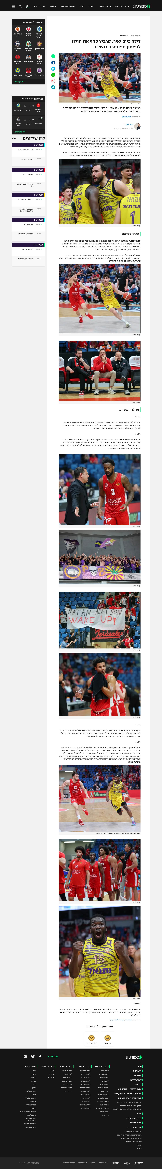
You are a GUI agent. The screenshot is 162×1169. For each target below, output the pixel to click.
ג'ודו (34, 1084)
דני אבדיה (68, 1091)
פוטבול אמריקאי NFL (28, 1112)
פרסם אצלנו (103, 1163)
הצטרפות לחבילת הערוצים (131, 1138)
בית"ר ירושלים (103, 1095)
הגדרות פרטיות (69, 1163)
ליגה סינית (86, 1101)
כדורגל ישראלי (122, 6)
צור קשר (92, 1163)
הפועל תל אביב (102, 1101)
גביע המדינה (104, 1084)
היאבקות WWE (30, 1098)
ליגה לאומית (104, 1074)
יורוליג (51, 1074)
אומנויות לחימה (30, 1124)
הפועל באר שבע (102, 1108)
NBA (52, 1071)
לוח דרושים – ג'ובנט (134, 1142)
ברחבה (91, 6)
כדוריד (33, 1074)
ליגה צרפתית (85, 1091)
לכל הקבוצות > (19, 82)
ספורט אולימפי (30, 1091)
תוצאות (53, 6)
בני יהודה (105, 1115)
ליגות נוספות (85, 1108)
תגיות (139, 1145)
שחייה (33, 1081)
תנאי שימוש (136, 1123)
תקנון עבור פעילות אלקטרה (131, 1106)
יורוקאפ (51, 1077)
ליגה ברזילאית (85, 1105)
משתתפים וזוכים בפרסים (130, 1098)
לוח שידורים (39, 6)
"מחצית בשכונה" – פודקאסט (128, 1093)
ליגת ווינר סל (124, 36)
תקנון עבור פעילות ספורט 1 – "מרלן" (127, 1109)
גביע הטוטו (104, 1077)
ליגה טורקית (85, 1098)
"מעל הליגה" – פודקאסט (130, 1089)
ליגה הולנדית (85, 1095)
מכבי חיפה (105, 1091)
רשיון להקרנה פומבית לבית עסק (129, 1135)
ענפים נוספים (30, 1066)
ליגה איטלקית (85, 1088)
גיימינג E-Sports (134, 1118)
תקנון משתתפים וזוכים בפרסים (129, 1102)
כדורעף (33, 1077)
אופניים (33, 1101)
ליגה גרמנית (85, 1081)
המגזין (139, 1149)
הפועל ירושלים (120, 1020)
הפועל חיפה (104, 1105)
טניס (139, 1114)
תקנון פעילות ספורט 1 (133, 1131)
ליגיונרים (105, 1081)
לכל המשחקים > (19, 132)
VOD (81, 6)
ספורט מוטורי (31, 1105)
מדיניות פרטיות (134, 1127)
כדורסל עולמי (48, 1066)
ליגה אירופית (85, 1074)
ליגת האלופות (85, 1071)
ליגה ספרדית (85, 1084)
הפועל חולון (126, 117)
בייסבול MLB (31, 1115)
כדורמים (33, 1108)
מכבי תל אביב (103, 1098)
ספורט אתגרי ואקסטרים (31, 1119)
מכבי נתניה (104, 1112)
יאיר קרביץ (113, 1020)
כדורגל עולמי (105, 6)
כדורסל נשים (67, 1077)
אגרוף (34, 1088)
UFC (34, 1095)
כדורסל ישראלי (68, 6)
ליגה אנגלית (85, 1077)
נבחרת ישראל (103, 1088)
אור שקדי (129, 125)
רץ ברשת (137, 1071)
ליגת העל (105, 1071)
